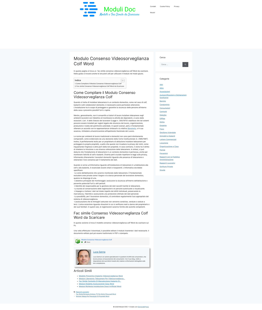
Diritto (162, 122)
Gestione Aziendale (168, 133)
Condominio (164, 105)
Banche (163, 101)
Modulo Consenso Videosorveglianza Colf (96, 240)
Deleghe (163, 115)
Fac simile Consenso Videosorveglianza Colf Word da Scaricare (100, 86)
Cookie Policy (165, 6)
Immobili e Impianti (167, 136)
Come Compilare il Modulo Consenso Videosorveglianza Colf (98, 84)
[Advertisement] (131, 34)
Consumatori (165, 108)
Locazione (164, 143)
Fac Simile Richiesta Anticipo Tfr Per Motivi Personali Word (96, 294)
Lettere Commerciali (168, 139)
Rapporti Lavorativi (82, 292)
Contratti (163, 112)
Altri (161, 85)
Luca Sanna (99, 252)
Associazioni (165, 92)
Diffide (162, 119)
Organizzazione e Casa (169, 146)
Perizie (162, 150)
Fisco (162, 129)
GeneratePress (143, 307)
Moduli (152, 13)
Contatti (153, 6)
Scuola (162, 170)
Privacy (176, 6)
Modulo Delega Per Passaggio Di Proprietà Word (92, 296)
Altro (162, 88)
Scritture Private (166, 167)
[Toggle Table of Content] (121, 80)
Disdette (163, 126)
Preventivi (164, 153)
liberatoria (132, 128)
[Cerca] (185, 64)
